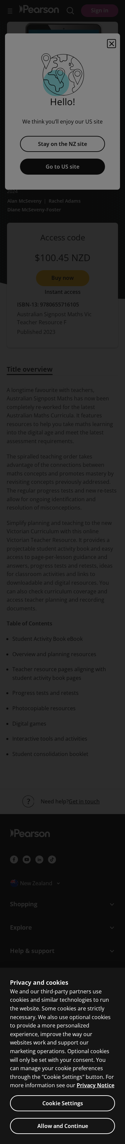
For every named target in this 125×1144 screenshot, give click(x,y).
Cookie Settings (62, 1103)
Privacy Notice (95, 1085)
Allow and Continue (62, 1126)
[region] (62, 1056)
